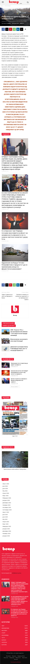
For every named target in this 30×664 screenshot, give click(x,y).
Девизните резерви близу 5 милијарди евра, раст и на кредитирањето (19, 348)
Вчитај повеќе (14, 386)
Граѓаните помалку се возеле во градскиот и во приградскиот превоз (22, 297)
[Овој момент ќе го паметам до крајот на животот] (6, 365)
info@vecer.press (16, 573)
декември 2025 (7, 502)
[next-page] (5, 354)
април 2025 (6, 521)
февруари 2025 (7, 526)
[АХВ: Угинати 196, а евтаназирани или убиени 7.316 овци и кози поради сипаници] (6, 331)
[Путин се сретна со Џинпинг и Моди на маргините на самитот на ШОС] (6, 381)
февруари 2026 (7, 498)
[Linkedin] (18, 29)
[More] (25, 29)
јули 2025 (5, 514)
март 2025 (5, 524)
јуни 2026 (5, 488)
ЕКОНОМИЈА (8, 6)
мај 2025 (5, 519)
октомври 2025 (7, 507)
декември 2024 (7, 531)
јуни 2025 (5, 517)
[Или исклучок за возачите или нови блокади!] (6, 341)
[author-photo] (15, 313)
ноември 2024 (6, 533)
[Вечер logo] (15, 2)
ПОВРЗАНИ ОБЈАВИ (8, 323)
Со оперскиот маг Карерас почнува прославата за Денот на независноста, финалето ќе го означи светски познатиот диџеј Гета (15, 235)
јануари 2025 (6, 528)
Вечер (9, 23)
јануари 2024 (6, 536)
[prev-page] (3, 354)
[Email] (21, 29)
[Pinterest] (10, 29)
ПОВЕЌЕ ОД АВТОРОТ (9, 325)
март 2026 (5, 495)
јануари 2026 (6, 500)
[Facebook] (3, 29)
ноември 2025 (6, 505)
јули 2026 (5, 486)
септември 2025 (7, 510)
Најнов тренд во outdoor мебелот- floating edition (15, 469)
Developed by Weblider (16, 662)
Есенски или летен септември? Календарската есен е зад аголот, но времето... (19, 372)
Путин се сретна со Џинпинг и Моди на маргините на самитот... (19, 380)
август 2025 (6, 512)
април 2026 (6, 493)
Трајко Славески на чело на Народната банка (7, 296)
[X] (6, 29)
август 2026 (6, 484)
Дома (2, 6)
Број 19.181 (15, 436)
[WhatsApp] (14, 29)
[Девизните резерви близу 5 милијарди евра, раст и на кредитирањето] (6, 348)
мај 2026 (5, 491)
